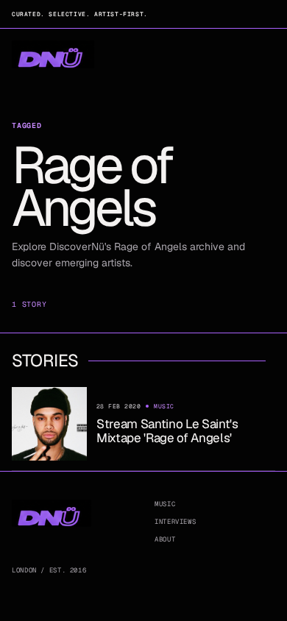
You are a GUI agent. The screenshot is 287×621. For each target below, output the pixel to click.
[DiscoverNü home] (53, 54)
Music (165, 504)
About (165, 539)
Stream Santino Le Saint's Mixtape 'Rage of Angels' (167, 430)
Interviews (175, 521)
